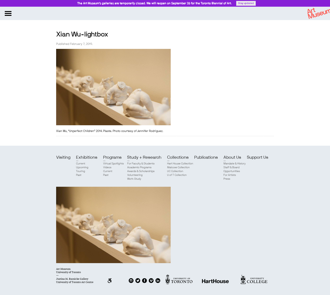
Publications (206, 157)
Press (226, 179)
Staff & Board (231, 167)
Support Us (257, 157)
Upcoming (82, 167)
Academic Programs (139, 167)
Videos (107, 167)
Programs (112, 157)
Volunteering (135, 175)
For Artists (229, 175)
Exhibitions (86, 157)
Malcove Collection (178, 167)
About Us (232, 157)
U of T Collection (177, 175)
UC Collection (175, 171)
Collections (178, 157)
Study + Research (144, 157)
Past (78, 175)
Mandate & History (234, 163)
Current (80, 163)
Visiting (63, 157)
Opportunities (231, 171)
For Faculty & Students (140, 163)
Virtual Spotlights (113, 163)
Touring (80, 171)
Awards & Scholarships (140, 171)
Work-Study (134, 179)
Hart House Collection (180, 163)
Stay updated (246, 3)
